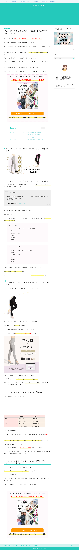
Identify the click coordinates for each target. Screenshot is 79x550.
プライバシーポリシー (26, 1)
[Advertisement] (39, 16)
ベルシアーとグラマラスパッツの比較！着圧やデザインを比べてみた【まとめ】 (28, 140)
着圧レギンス (7, 28)
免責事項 (36, 1)
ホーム (7, 1)
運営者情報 (52, 1)
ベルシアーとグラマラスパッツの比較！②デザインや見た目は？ (27, 134)
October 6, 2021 (22, 203)
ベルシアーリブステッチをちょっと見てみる (27, 113)
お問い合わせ (44, 1)
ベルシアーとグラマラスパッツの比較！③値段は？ (24, 137)
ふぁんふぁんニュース (40, 5)
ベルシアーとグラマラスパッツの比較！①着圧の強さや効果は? (27, 132)
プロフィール (15, 1)
